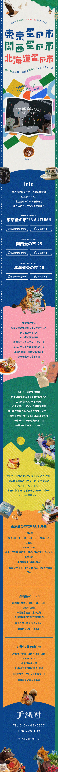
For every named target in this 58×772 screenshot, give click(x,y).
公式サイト (43, 228)
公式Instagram (18, 228)
